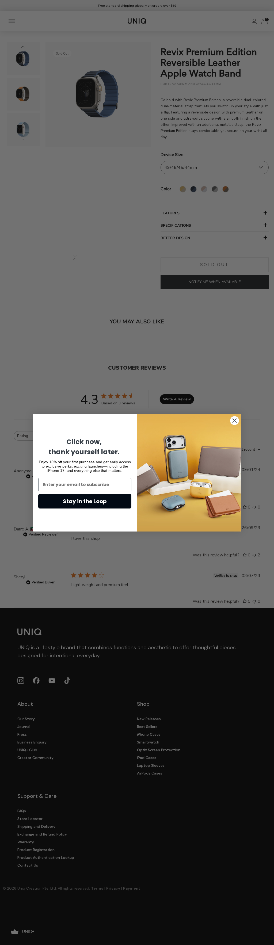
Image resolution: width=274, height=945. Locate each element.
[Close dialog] (234, 420)
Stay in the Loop (85, 501)
